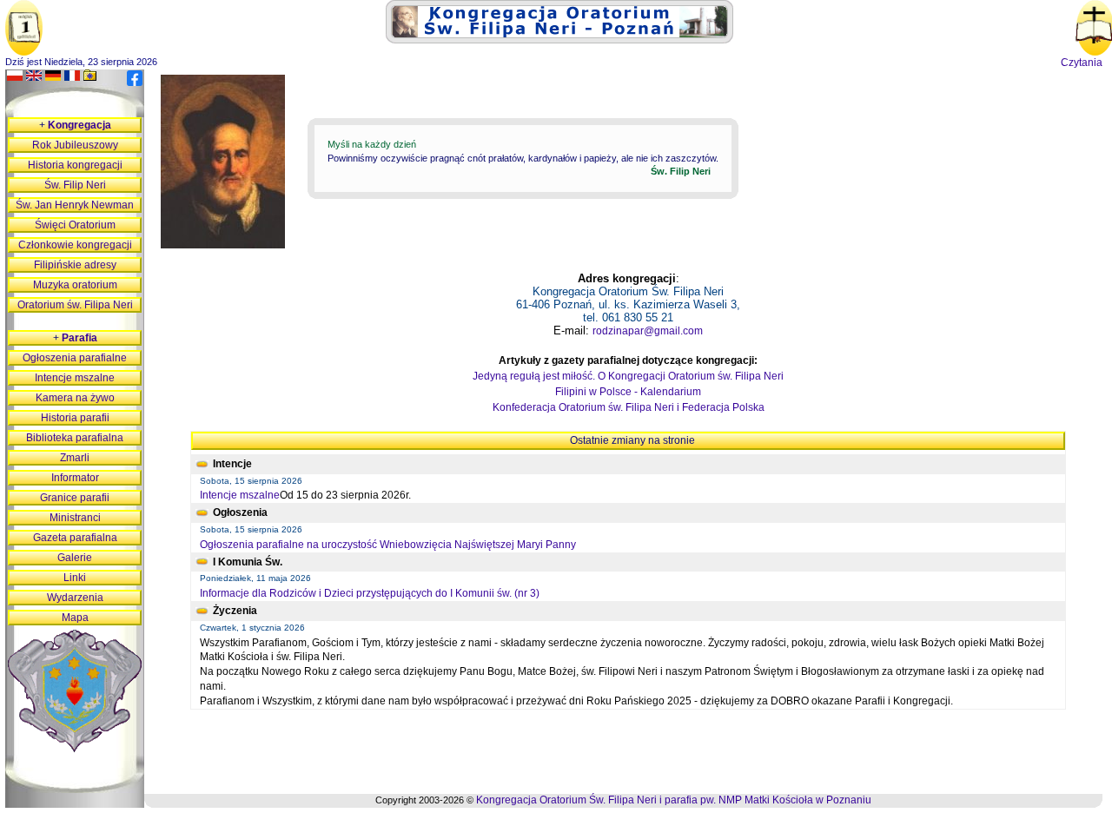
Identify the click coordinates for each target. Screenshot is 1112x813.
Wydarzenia (75, 598)
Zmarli (74, 458)
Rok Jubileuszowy (75, 145)
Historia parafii (75, 418)
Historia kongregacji (75, 165)
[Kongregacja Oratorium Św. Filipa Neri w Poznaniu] (559, 40)
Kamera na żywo (75, 398)
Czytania (1081, 62)
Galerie (74, 558)
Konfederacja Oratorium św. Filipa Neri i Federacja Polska (628, 407)
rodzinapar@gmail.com (647, 331)
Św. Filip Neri (75, 185)
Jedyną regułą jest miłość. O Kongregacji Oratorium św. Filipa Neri (628, 376)
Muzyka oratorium (75, 285)
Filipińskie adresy (75, 265)
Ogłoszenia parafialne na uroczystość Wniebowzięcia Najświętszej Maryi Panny (388, 545)
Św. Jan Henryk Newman (75, 205)
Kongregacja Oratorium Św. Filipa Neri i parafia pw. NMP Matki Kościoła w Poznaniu (673, 800)
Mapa (75, 617)
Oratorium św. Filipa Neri (75, 305)
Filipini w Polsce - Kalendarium (628, 392)
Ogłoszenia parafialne (75, 358)
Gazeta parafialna (75, 538)
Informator (75, 478)
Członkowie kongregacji (75, 245)
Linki (74, 578)
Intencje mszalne (240, 495)
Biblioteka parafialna (74, 438)
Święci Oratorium (75, 225)
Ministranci (75, 518)
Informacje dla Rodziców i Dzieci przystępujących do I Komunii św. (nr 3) (369, 593)
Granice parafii (74, 498)
